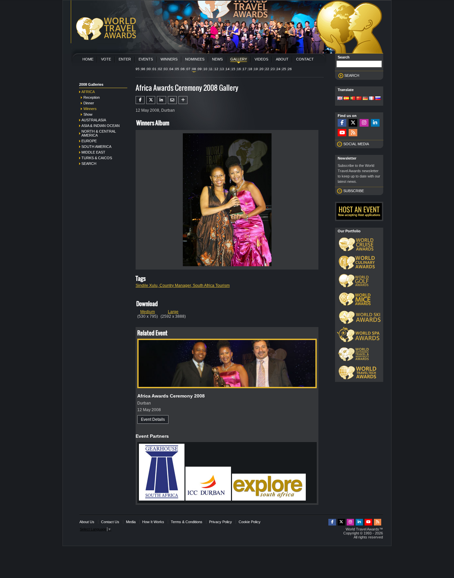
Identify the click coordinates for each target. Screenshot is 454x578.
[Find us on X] (353, 123)
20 (262, 69)
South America (96, 147)
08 (194, 69)
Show (87, 114)
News (217, 59)
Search (88, 164)
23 (273, 69)
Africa (88, 92)
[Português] (352, 98)
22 (267, 69)
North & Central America (98, 133)
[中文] (359, 98)
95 (138, 69)
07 (188, 69)
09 (200, 69)
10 (205, 69)
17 (245, 69)
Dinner (88, 103)
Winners (169, 59)
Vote (106, 59)
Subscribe (353, 191)
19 (256, 69)
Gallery (238, 59)
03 (166, 69)
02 (160, 69)
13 (222, 69)
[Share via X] (151, 100)
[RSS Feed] (353, 133)
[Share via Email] (172, 100)
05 (177, 69)
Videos (261, 59)
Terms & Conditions (186, 522)
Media (131, 522)
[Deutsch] (365, 98)
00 (149, 69)
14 (228, 69)
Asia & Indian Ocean (100, 126)
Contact (305, 59)
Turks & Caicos (96, 158)
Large (173, 311)
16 (239, 69)
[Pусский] (378, 98)
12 (216, 69)
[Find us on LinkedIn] (375, 123)
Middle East (93, 152)
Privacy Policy (220, 522)
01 (155, 69)
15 (233, 69)
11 (211, 69)
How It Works (153, 522)
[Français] (371, 98)
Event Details (153, 419)
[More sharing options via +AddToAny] (183, 100)
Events (146, 59)
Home (87, 59)
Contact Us (110, 522)
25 (284, 69)
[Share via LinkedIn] (161, 100)
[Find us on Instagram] (364, 123)
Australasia (93, 120)
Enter (125, 59)
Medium (147, 311)
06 (183, 69)
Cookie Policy (250, 522)
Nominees (194, 59)
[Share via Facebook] (140, 100)
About (282, 59)
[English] (340, 98)
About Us (86, 522)
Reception (91, 97)
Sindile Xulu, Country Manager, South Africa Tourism (183, 285)
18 (250, 69)
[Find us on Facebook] (342, 123)
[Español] (346, 98)
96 (143, 69)
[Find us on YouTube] (342, 133)
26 (290, 69)
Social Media (356, 144)
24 (279, 69)
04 (171, 69)
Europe (89, 141)
